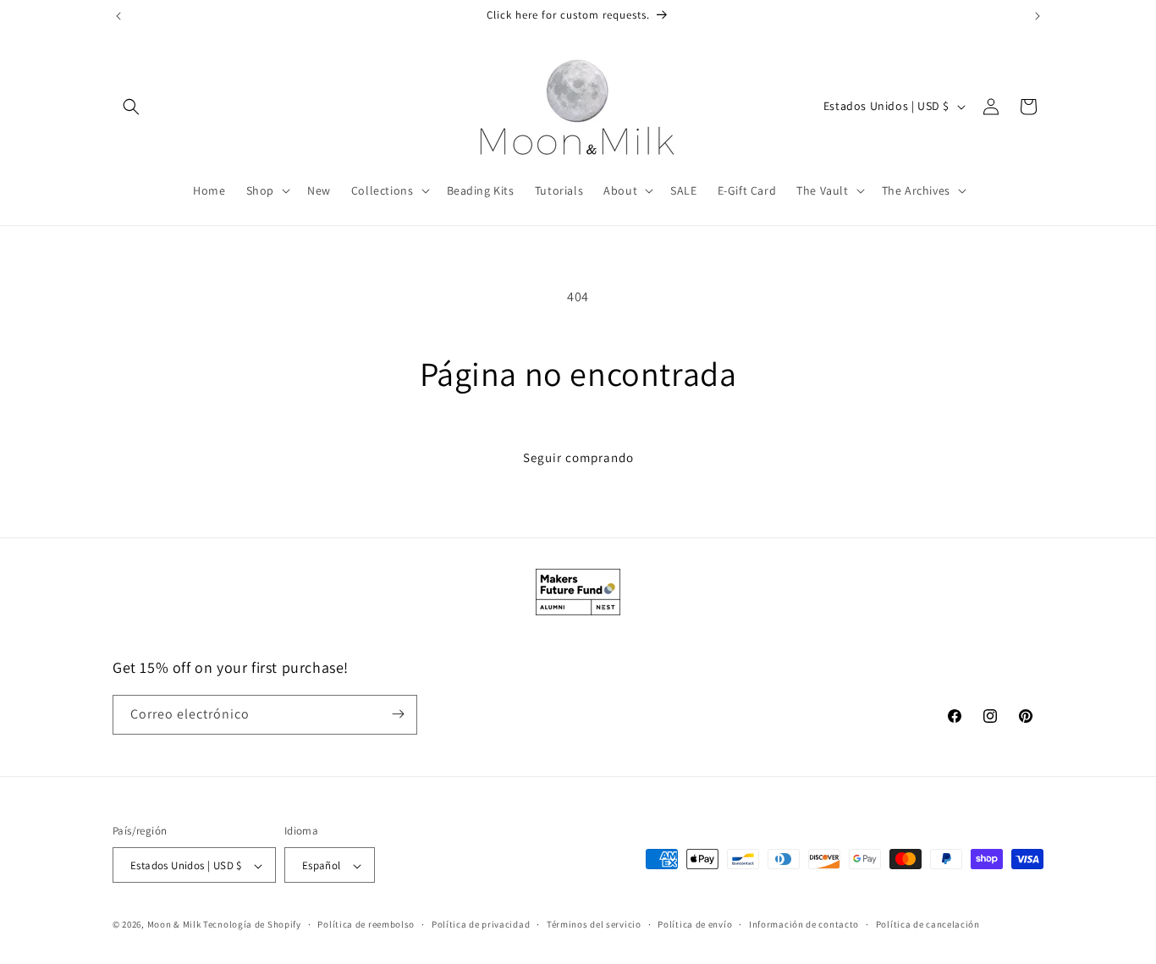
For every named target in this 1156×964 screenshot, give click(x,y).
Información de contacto (804, 924)
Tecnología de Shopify (252, 925)
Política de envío (695, 924)
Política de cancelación (928, 924)
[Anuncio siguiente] (1037, 16)
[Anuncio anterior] (118, 16)
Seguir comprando (578, 457)
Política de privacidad (481, 924)
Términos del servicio (594, 924)
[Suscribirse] (397, 714)
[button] (131, 106)
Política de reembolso (366, 924)
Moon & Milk (174, 925)
